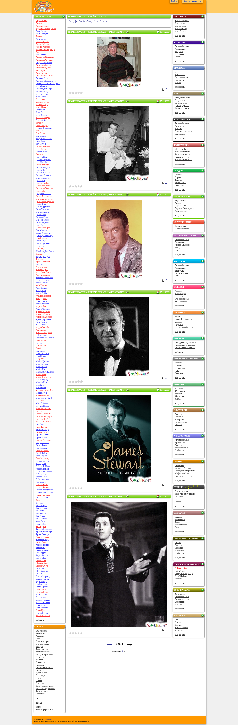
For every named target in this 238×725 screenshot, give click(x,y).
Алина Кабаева (42, 44)
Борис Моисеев (42, 102)
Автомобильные (182, 46)
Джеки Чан (40, 180)
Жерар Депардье (43, 256)
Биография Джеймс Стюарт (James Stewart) (88, 21)
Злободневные (181, 301)
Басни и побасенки (183, 468)
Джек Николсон (42, 178)
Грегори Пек (41, 157)
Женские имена (181, 226)
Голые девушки (181, 273)
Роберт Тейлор (42, 476)
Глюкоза (39, 154)
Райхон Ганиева (42, 450)
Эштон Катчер (42, 613)
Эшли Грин (40, 610)
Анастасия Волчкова (45, 57)
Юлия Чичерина (43, 615)
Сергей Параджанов (44, 490)
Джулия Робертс (43, 227)
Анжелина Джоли (43, 68)
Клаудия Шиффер (43, 296)
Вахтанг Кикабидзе (44, 128)
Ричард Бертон (42, 461)
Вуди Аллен (41, 141)
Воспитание (180, 74)
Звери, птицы (180, 182)
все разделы (180, 35)
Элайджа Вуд (41, 584)
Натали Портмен (43, 414)
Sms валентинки (182, 20)
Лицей (38, 348)
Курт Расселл (41, 322)
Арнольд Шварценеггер (46, 81)
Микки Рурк (41, 393)
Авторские (179, 465)
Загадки (39, 646)
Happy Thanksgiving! (184, 573)
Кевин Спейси (42, 283)
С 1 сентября (181, 568)
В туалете (179, 296)
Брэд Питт (40, 110)
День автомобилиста (184, 327)
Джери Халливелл (44, 196)
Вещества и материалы (185, 494)
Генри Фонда (41, 151)
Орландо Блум (42, 435)
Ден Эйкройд (41, 162)
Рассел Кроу (41, 456)
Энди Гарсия (41, 594)
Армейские (180, 126)
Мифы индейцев (182, 473)
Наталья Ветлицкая (44, 416)
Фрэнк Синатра (42, 534)
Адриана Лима (42, 26)
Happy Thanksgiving (183, 319)
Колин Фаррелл (42, 303)
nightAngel (48, 719)
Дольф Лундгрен (43, 233)
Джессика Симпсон (44, 199)
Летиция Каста (42, 340)
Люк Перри (41, 356)
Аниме (178, 542)
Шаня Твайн (41, 560)
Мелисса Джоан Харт (45, 390)
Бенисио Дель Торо (44, 89)
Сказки (39, 678)
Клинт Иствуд (42, 301)
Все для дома (180, 100)
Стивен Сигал (42, 497)
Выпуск (178, 527)
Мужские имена (182, 229)
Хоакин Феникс (42, 545)
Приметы (40, 670)
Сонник (39, 680)
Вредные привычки (183, 131)
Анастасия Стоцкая (44, 60)
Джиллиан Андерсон (45, 201)
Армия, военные (182, 599)
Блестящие (40, 99)
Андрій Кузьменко (44, 62)
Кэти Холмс (41, 330)
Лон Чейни (40, 351)
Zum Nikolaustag (182, 576)
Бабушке (178, 322)
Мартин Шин (41, 382)
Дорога (178, 177)
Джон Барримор (43, 206)
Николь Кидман (42, 432)
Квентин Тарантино (44, 277)
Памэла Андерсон (43, 440)
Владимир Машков (44, 138)
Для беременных (182, 299)
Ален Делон (41, 39)
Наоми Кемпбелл (43, 408)
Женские (178, 625)
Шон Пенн (40, 573)
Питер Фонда (41, 445)
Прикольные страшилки (185, 347)
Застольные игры (182, 151)
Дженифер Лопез (43, 186)
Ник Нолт (40, 424)
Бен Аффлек (41, 86)
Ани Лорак (40, 70)
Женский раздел (182, 108)
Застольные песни (182, 154)
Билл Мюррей (42, 94)
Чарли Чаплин (42, 555)
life (166, 89)
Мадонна (40, 359)
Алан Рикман (41, 31)
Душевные (179, 373)
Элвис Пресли (42, 587)
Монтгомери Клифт (44, 398)
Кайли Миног (42, 267)
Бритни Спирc (42, 104)
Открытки (40, 662)
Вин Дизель (41, 136)
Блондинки (179, 54)
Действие (179, 496)
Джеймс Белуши (43, 167)
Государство (180, 80)
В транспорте (180, 293)
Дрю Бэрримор (42, 238)
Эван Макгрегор (43, 576)
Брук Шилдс (41, 107)
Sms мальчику (181, 28)
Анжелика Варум (43, 65)
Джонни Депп (42, 217)
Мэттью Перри (42, 406)
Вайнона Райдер (43, 117)
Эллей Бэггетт (42, 589)
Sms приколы (41, 631)
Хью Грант (40, 547)
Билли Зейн (41, 96)
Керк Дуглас (41, 288)
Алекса (39, 36)
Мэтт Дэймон (42, 403)
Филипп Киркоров (44, 529)
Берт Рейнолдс (42, 91)
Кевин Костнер (42, 280)
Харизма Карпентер (44, 537)
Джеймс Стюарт (43, 172)
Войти (38, 707)
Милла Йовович (43, 395)
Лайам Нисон (41, 335)
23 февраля (180, 519)
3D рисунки (180, 594)
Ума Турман (41, 526)
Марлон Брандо (42, 379)
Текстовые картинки (44, 686)
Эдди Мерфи (41, 581)
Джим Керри (41, 204)
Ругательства (41, 673)
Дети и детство (181, 134)
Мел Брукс (40, 385)
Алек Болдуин (42, 34)
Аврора (39, 23)
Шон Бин (40, 568)
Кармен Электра (43, 275)
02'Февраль (180, 391)
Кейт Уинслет (42, 285)
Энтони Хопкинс (43, 602)
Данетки (178, 175)
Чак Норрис (41, 552)
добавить (40, 620)
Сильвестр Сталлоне (44, 492)
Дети (177, 250)
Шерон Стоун (42, 566)
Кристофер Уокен (43, 319)
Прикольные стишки (44, 667)
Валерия (39, 123)
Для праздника (42, 644)
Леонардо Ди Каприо (45, 338)
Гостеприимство (182, 77)
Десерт (178, 501)
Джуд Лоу (40, 225)
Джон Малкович (43, 209)
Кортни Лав (41, 306)
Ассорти (178, 247)
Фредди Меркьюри (44, 532)
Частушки (40, 693)
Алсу (38, 52)
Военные (178, 128)
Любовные (179, 450)
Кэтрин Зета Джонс (44, 332)
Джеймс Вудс (41, 170)
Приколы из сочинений (185, 345)
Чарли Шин (41, 558)
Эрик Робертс (42, 608)
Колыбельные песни (183, 159)
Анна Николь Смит (44, 75)
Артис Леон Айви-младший (48, 83)
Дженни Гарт (41, 191)
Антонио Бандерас (44, 78)
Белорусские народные (185, 471)
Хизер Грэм (41, 542)
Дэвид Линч (41, 246)
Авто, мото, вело (182, 97)
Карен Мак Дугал (43, 272)
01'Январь (179, 388)
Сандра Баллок (42, 487)
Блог (38, 638)
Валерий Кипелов (43, 120)
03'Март (178, 393)
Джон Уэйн (41, 214)
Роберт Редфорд (43, 474)
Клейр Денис (41, 298)
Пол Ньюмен (41, 448)
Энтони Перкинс (43, 600)
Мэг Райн (40, 400)
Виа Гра (39, 130)
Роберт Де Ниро (43, 466)
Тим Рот (39, 503)
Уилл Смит (40, 521)
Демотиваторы (42, 641)
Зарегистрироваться (44, 709)
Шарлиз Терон (42, 563)
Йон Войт (40, 264)
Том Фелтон (41, 513)
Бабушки (179, 51)
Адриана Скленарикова (46, 28)
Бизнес (178, 72)
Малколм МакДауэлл (45, 372)
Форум (39, 702)
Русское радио (42, 675)
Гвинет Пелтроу (43, 146)
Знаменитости (43, 17)
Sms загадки (180, 26)
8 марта (178, 522)
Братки (178, 57)
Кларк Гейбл (41, 293)
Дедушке (179, 324)
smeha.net (40, 627)
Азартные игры (181, 491)
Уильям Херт (41, 524)
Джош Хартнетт (43, 222)
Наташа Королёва (43, 421)
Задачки (178, 180)
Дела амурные (181, 103)
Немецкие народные (183, 476)
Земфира (39, 259)
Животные (179, 550)
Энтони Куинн (42, 597)
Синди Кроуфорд (43, 495)
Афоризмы (40, 636)
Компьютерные (181, 447)
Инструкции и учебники (185, 342)
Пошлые (178, 424)
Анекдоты (40, 633)
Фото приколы (42, 691)
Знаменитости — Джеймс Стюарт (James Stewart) (96, 32)
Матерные (179, 419)
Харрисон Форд (42, 539)
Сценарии (40, 683)
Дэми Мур (40, 248)
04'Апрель (179, 396)
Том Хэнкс (40, 516)
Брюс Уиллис (41, 115)
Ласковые (179, 417)
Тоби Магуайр (42, 505)
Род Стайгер (41, 482)
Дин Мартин (41, 230)
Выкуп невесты (181, 525)
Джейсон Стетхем (43, 175)
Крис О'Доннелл (43, 309)
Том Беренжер (42, 508)
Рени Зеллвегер (42, 458)
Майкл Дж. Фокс (43, 361)
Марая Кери (41, 374)
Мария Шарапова (43, 377)
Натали (39, 411)
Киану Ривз (41, 290)
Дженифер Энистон (44, 188)
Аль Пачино (41, 54)
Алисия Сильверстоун (45, 49)
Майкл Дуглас (42, 364)
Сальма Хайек (42, 484)
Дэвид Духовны (43, 243)
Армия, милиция (182, 245)
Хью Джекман (42, 550)
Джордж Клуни (42, 220)
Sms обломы (180, 31)
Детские (178, 622)
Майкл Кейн (41, 366)
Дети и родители (182, 105)
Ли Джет (39, 343)
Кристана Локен (43, 311)
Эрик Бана (40, 605)
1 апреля (178, 517)
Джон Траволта (42, 212)
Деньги (178, 499)
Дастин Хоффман (43, 159)
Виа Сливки (41, 133)
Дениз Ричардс (42, 165)
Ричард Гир (41, 463)
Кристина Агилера (44, 317)
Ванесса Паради (42, 125)
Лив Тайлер (41, 345)
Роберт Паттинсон (44, 471)
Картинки (40, 657)
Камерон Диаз (42, 269)
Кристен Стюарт (43, 314)
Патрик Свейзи (42, 442)
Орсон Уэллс (41, 437)
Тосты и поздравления (45, 688)
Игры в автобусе (182, 157)
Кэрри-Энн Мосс (43, 327)
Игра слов (179, 185)
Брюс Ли (39, 112)
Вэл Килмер (41, 144)
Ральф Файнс (41, 453)
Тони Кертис (41, 518)
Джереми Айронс (43, 193)
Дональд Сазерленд (44, 235)
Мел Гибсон (41, 387)
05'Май (178, 399)
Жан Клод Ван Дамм (45, 251)
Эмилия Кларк (42, 592)
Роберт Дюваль (42, 469)
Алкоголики (180, 49)
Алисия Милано (43, 47)
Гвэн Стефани (42, 149)
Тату (38, 500)
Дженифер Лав (42, 183)
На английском (181, 422)
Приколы (40, 665)
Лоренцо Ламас (42, 353)
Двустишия (180, 368)
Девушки (179, 548)
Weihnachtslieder (182, 149)
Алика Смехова (42, 41)
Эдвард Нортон (42, 579)
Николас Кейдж (42, 429)
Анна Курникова (43, 73)
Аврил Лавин (41, 20)
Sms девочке (180, 23)
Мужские (179, 630)
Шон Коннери (42, 571)
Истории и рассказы (44, 654)
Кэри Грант (40, 324)
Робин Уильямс (42, 479)
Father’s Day (180, 316)
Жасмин (39, 254)
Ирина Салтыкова (43, 262)
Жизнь (178, 82)
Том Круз (40, 511)
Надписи (39, 659)
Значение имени (42, 652)
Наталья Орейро (43, 419)
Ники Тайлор (41, 427)
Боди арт (178, 604)
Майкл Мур (41, 369)
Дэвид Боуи (41, 241)
